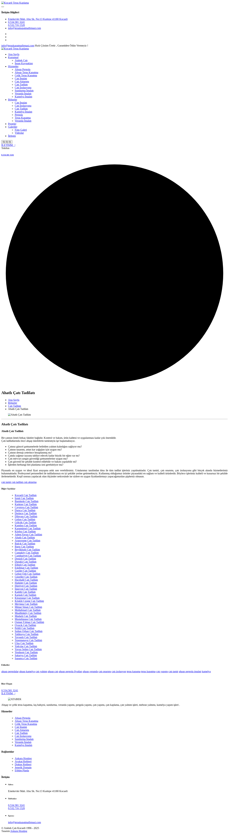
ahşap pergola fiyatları (70, 671)
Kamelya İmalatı (23, 96)
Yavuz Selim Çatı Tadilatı (28, 649)
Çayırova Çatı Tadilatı (26, 507)
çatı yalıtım (41, 671)
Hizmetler (13, 66)
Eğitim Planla (22, 770)
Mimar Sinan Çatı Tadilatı (28, 607)
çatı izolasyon (119, 671)
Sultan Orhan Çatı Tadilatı (28, 631)
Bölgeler (12, 99)
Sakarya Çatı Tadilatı (26, 655)
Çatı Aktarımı (22, 81)
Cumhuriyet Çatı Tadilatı (28, 555)
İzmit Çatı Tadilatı (24, 498)
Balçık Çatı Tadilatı (25, 543)
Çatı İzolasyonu (23, 87)
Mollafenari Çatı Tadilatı (28, 610)
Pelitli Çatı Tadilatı (24, 628)
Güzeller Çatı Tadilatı (26, 576)
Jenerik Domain (23, 767)
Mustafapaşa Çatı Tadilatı (28, 619)
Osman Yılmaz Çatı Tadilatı (29, 622)
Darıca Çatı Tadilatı (25, 510)
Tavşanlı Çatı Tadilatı (26, 637)
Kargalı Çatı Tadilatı (25, 594)
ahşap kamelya (27, 671)
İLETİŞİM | (8, 145)
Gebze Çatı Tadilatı (25, 519)
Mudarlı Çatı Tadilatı (26, 616)
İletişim (12, 135)
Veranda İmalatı (23, 93)
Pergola (19, 114)
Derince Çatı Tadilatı (26, 513)
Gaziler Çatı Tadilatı (25, 570)
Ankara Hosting (23, 758)
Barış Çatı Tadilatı (24, 546)
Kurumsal (13, 57)
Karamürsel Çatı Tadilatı (28, 528)
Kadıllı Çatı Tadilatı (25, 591)
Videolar (19, 132)
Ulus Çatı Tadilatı (24, 643)
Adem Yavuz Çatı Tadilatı (28, 534)
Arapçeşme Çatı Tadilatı (27, 540)
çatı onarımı (105, 671)
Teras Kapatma (23, 117)
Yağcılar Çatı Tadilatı (26, 646)
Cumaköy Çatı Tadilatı (27, 552)
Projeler (12, 123)
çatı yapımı (162, 671)
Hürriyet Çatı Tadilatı (26, 585)
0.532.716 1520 (16, 25)
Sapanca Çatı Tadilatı (26, 658)
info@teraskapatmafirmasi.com (24, 28)
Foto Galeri (21, 129)
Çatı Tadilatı (21, 84)
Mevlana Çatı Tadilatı (26, 604)
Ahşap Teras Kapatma (26, 72)
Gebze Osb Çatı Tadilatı (27, 573)
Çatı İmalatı (21, 78)
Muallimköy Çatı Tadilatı (28, 613)
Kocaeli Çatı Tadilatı (26, 495)
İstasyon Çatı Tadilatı (26, 588)
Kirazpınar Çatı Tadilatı (27, 598)
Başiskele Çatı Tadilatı (26, 501)
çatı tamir (6, 482)
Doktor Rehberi (23, 764)
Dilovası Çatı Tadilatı (26, 516)
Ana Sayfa (13, 54)
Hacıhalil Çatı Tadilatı (26, 579)
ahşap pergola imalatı (190, 671)
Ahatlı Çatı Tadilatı (25, 537)
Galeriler (12, 126)
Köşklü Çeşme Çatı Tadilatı (29, 601)
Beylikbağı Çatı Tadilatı (27, 549)
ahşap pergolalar (10, 671)
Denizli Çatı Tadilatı (25, 558)
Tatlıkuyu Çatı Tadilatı (26, 634)
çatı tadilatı (17, 482)
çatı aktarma (30, 482)
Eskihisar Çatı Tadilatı (26, 567)
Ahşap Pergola (22, 69)
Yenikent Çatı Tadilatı (26, 652)
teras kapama (133, 671)
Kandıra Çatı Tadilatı (26, 525)
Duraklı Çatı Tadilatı (25, 561)
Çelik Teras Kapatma (26, 75)
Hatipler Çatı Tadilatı (26, 582)
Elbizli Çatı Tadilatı (25, 564)
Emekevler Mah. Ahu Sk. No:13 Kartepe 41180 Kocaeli (38, 19)
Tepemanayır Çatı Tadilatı (28, 640)
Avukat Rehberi (23, 761)
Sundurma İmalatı (24, 90)
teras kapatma (148, 671)
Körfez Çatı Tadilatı (25, 531)
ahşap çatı (53, 671)
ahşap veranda (90, 671)
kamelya (206, 671)
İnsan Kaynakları (24, 63)
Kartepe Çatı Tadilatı (26, 504)
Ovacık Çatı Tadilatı (25, 625)
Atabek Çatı (21, 60)
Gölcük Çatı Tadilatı (25, 522)
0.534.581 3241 (16, 22)
